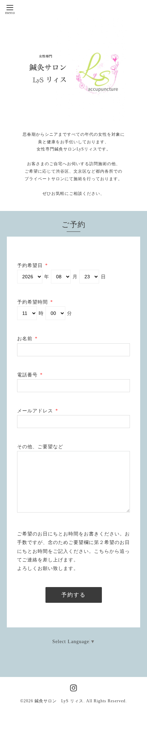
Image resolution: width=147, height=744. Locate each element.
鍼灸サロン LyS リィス (59, 701)
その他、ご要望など (40, 446)
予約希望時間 (35, 302)
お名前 (27, 338)
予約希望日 (32, 265)
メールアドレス (37, 410)
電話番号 (30, 374)
